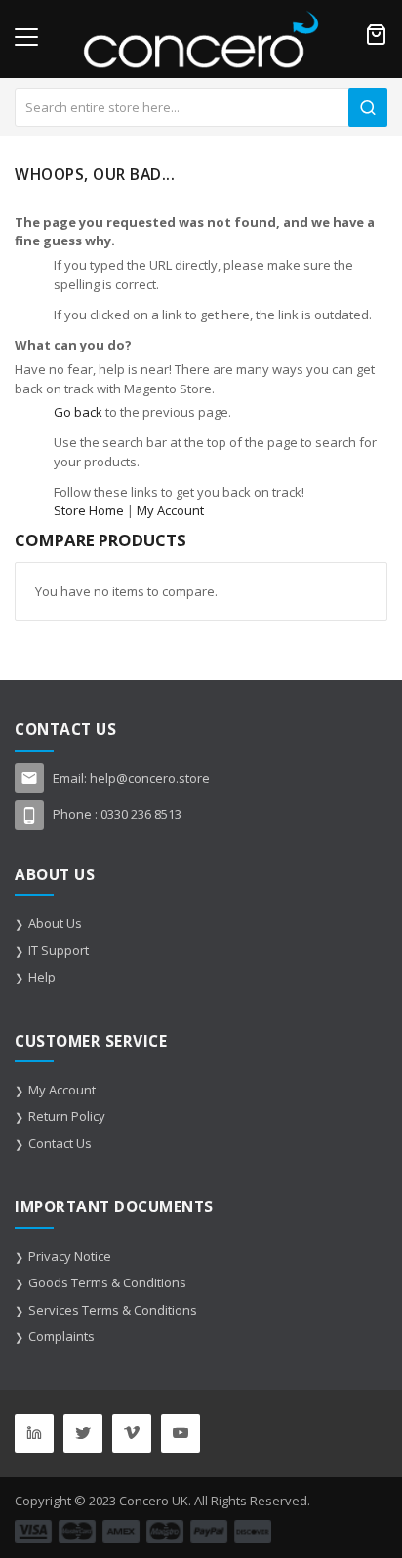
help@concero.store (150, 778)
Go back (78, 412)
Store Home (89, 510)
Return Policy (66, 1116)
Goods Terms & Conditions (107, 1282)
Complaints (61, 1336)
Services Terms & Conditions (112, 1309)
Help (42, 976)
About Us (55, 923)
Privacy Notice (69, 1256)
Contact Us (60, 1143)
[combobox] (201, 107)
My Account (170, 510)
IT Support (58, 950)
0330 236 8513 (140, 814)
